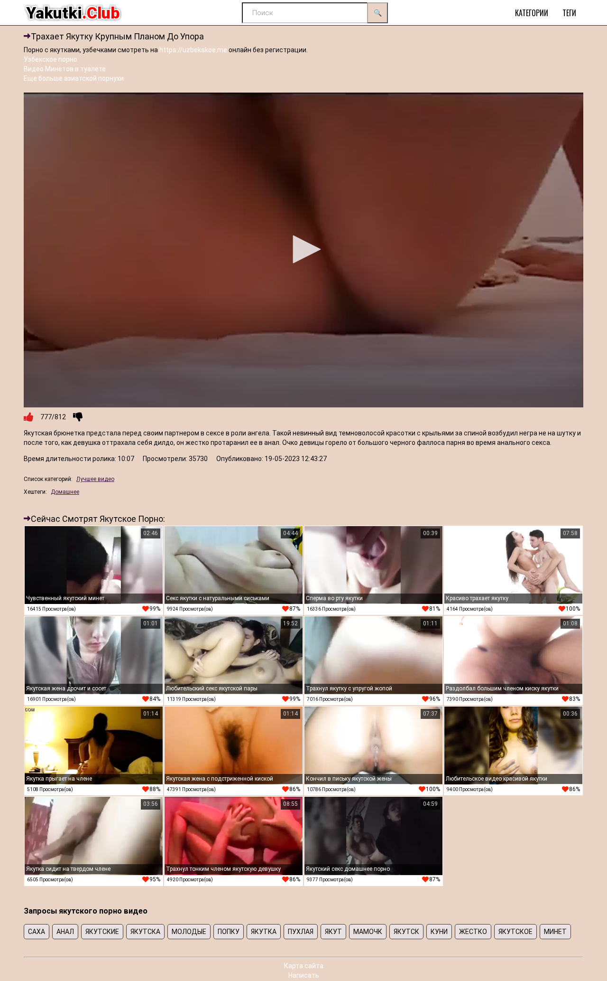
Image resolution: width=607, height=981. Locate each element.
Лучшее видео (95, 479)
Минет (555, 931)
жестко (473, 931)
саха (36, 931)
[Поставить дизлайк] (78, 417)
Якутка (263, 931)
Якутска (145, 931)
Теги (569, 13)
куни (439, 931)
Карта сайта (303, 966)
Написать (303, 975)
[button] (303, 249)
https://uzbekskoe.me (193, 50)
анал (65, 931)
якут (333, 931)
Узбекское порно (50, 59)
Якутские (102, 931)
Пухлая (300, 931)
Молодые (189, 931)
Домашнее (65, 492)
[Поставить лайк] (28, 417)
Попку (228, 931)
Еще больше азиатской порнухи (74, 78)
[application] (303, 250)
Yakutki (73, 12)
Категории (531, 13)
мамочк (367, 931)
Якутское (515, 931)
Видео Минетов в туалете (65, 69)
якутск (406, 931)
